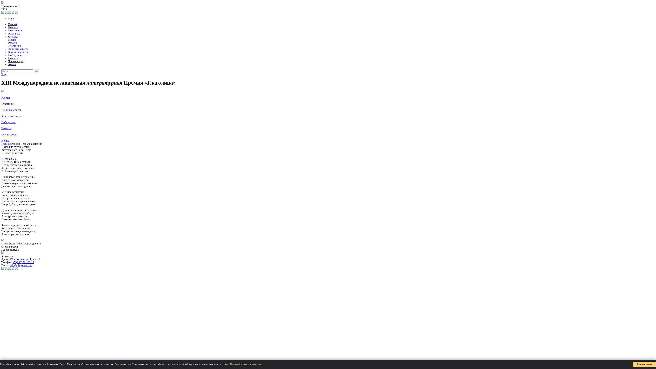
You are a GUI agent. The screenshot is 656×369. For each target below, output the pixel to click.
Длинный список (18, 48)
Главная (12, 24)
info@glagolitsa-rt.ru (21, 265)
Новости (13, 27)
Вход (4, 74)
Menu (11, 18)
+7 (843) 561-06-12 (23, 262)
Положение (15, 30)
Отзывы (13, 36)
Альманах (14, 33)
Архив (12, 64)
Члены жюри (15, 61)
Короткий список (18, 52)
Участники (14, 45)
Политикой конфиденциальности (245, 364)
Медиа (12, 39)
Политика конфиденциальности (17, 274)
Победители (15, 55)
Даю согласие (644, 364)
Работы (12, 42)
